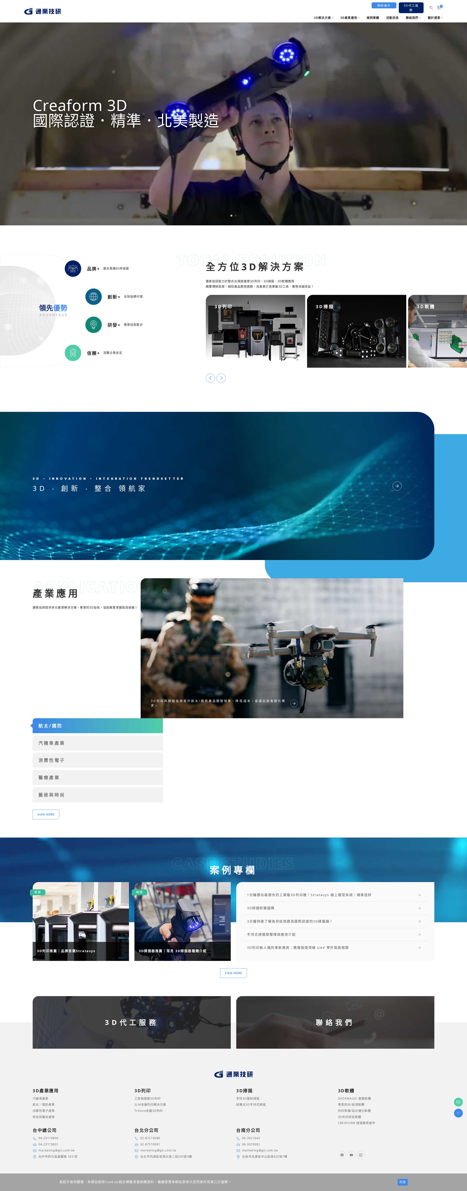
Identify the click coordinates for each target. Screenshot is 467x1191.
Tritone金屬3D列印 (148, 1111)
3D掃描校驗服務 (261, 908)
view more (46, 814)
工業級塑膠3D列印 (147, 1098)
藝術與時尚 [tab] (51, 795)
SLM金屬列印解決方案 (150, 1105)
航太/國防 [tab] (50, 726)
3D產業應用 (348, 18)
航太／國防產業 (44, 1105)
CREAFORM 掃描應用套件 (356, 1123)
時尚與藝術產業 (44, 1117)
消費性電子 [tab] (51, 760)
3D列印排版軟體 (349, 1117)
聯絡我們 (412, 18)
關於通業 (434, 18)
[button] (231, 216)
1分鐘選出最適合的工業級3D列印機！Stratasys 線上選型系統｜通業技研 (309, 895)
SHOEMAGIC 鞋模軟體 (354, 1098)
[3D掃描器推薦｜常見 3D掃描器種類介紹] (182, 921)
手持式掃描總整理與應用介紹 (271, 934)
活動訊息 (392, 18)
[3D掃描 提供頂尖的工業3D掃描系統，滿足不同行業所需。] (356, 331)
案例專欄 (373, 18)
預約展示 (384, 5)
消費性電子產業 (44, 1111)
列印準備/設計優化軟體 (354, 1111)
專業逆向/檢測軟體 (351, 1105)
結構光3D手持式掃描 (251, 1105)
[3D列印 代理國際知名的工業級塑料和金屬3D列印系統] (255, 331)
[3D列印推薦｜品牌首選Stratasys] (81, 921)
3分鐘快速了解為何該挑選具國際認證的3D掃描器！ (290, 921)
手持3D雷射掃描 (247, 1098)
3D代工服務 (411, 7)
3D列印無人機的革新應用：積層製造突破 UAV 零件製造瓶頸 (298, 948)
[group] (233, 112)
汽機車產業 (40, 1098)
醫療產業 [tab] (49, 777)
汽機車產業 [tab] (51, 743)
